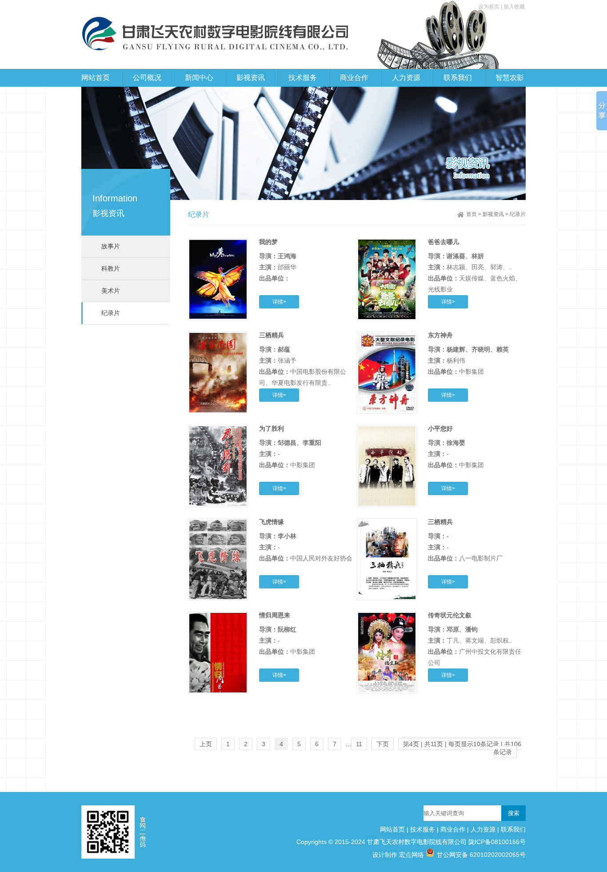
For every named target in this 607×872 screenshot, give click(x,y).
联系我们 (513, 829)
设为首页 (489, 7)
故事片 (110, 246)
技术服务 (422, 829)
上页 (206, 744)
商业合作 (452, 829)
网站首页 (95, 77)
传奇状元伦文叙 (449, 615)
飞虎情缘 (271, 521)
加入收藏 (514, 7)
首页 (471, 214)
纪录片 (110, 312)
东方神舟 (440, 335)
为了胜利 (271, 428)
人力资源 (483, 829)
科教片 (110, 268)
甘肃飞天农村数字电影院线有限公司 (417, 841)
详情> (279, 302)
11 (359, 744)
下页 (382, 744)
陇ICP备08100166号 (497, 841)
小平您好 (440, 428)
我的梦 (268, 241)
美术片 (110, 290)
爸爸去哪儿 (443, 241)
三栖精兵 (271, 335)
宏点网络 (411, 854)
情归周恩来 (274, 615)
